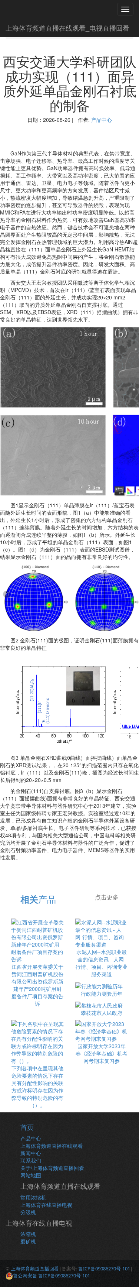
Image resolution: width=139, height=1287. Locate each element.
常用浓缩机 (33, 1197)
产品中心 (101, 119)
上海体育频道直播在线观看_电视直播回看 (67, 27)
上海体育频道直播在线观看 (51, 1145)
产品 (38, 898)
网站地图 (30, 1175)
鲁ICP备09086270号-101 (104, 1268)
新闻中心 (30, 1153)
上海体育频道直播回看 (35, 1268)
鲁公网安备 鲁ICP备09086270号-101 (51, 1275)
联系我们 (30, 1160)
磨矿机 (28, 1241)
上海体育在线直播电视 (46, 1204)
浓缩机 (28, 1234)
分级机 (28, 1212)
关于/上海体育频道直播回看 (52, 1167)
